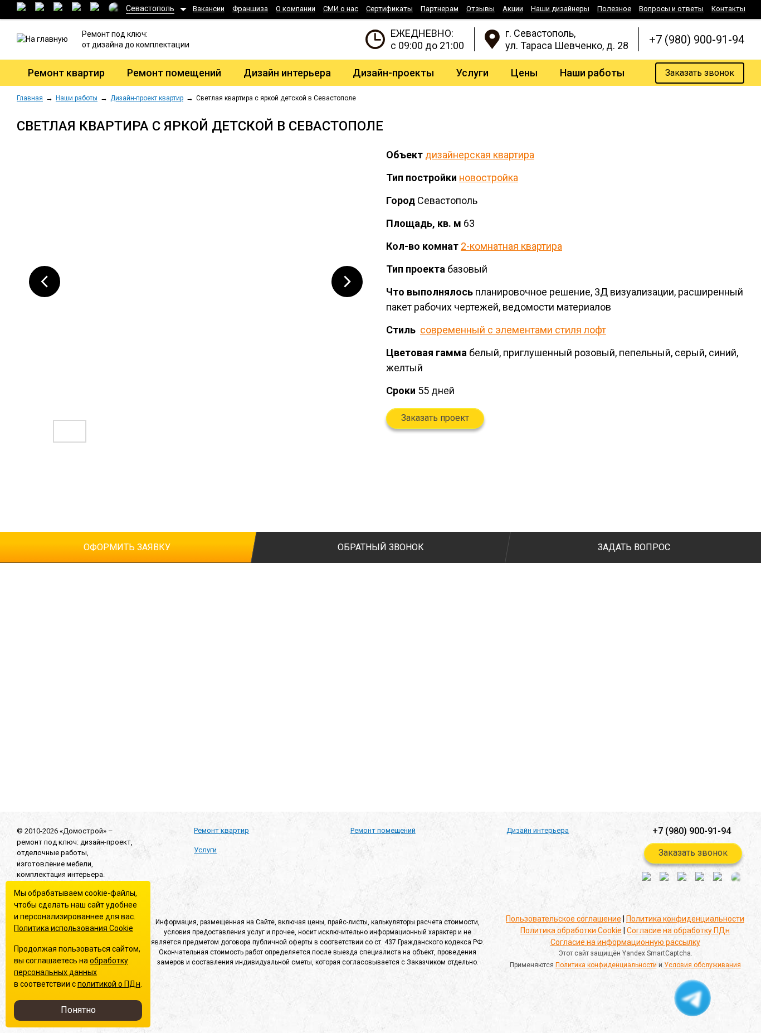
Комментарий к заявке (290, 626)
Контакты (728, 8)
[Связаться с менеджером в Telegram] (693, 998)
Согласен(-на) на (22, 736)
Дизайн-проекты (393, 73)
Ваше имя (35, 582)
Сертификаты (389, 8)
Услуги (472, 73)
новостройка (488, 177)
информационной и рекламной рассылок (214, 753)
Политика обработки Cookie (571, 930)
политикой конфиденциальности (157, 718)
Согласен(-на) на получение (22, 754)
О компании (295, 8)
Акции (513, 8)
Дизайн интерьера (287, 73)
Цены (524, 73)
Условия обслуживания (702, 965)
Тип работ (266, 582)
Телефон (36, 626)
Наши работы (592, 73)
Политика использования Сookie (73, 928)
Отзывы (480, 8)
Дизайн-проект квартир (146, 98)
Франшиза (250, 8)
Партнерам (439, 8)
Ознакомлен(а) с (22, 719)
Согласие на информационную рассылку (625, 942)
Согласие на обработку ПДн (678, 930)
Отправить (66, 782)
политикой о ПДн (108, 983)
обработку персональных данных (159, 735)
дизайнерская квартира (479, 155)
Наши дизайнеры (560, 8)
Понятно (78, 1010)
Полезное (614, 8)
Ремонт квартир (66, 73)
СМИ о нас (340, 8)
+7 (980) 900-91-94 (696, 39)
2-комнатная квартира (511, 246)
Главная (30, 98)
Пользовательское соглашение (563, 918)
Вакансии (209, 8)
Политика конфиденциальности (685, 918)
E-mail (28, 670)
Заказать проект (435, 418)
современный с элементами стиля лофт (513, 330)
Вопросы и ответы (671, 8)
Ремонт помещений (174, 73)
